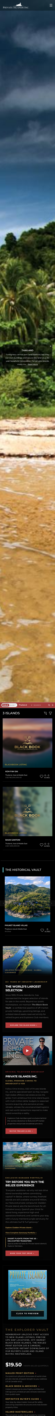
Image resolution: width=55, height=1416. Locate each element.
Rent (13, 705)
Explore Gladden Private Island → (18, 1228)
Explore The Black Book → (23, 1025)
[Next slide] (51, 903)
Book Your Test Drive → (22, 1253)
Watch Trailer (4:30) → (21, 1131)
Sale (5, 705)
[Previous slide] (3, 903)
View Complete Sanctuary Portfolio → (20, 1233)
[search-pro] (49, 705)
